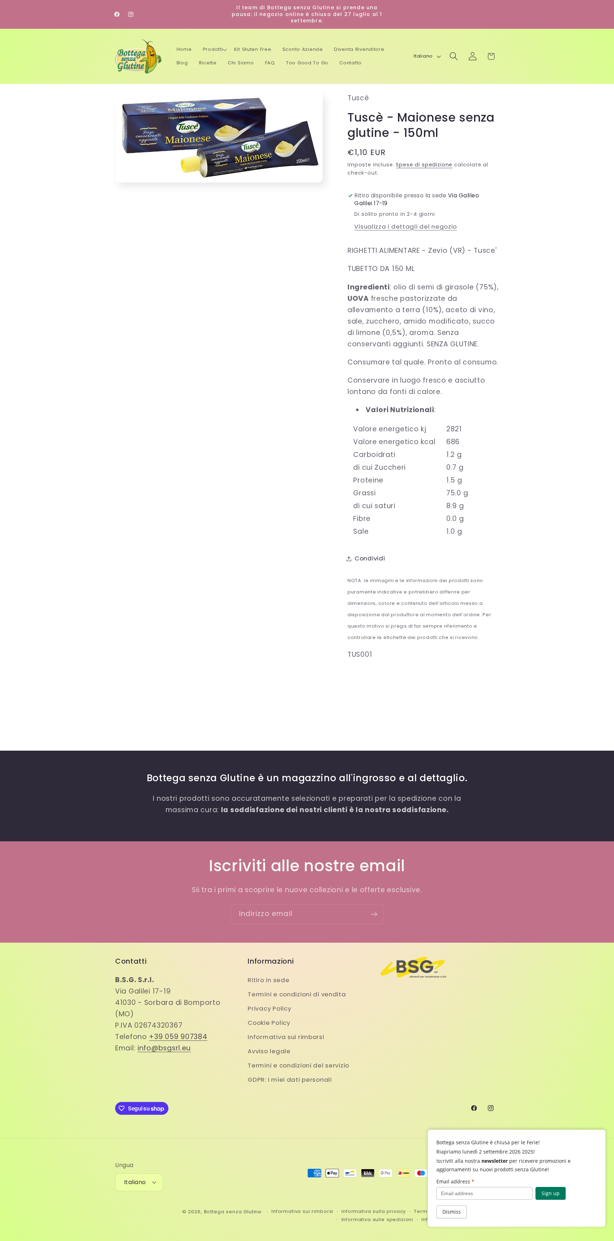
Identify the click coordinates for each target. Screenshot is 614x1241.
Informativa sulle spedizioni (377, 1219)
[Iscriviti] (374, 914)
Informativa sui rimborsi (286, 1037)
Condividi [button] (370, 558)
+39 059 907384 (178, 1037)
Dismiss (451, 1211)
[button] (215, 49)
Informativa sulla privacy (373, 1211)
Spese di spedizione (424, 164)
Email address (455, 1181)
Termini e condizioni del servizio (298, 1065)
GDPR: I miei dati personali (290, 1079)
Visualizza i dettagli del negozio (405, 226)
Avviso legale (269, 1051)
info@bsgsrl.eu (164, 1048)
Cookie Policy (269, 1022)
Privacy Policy (269, 1008)
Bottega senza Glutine (233, 1211)
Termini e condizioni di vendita (297, 994)
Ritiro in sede (268, 980)
